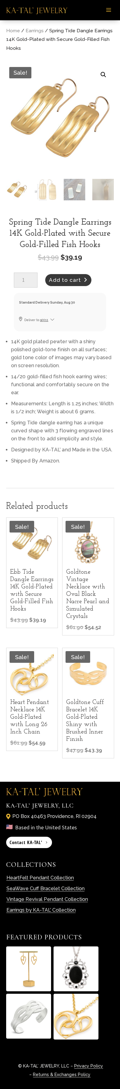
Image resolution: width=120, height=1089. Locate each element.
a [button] (109, 10)
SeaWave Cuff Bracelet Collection (45, 888)
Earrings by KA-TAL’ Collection (41, 910)
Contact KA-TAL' (26, 842)
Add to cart (65, 280)
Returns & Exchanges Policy (61, 1074)
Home (13, 30)
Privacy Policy (88, 1065)
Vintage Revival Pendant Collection (47, 899)
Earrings (35, 30)
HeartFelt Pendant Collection (40, 878)
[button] (103, 74)
